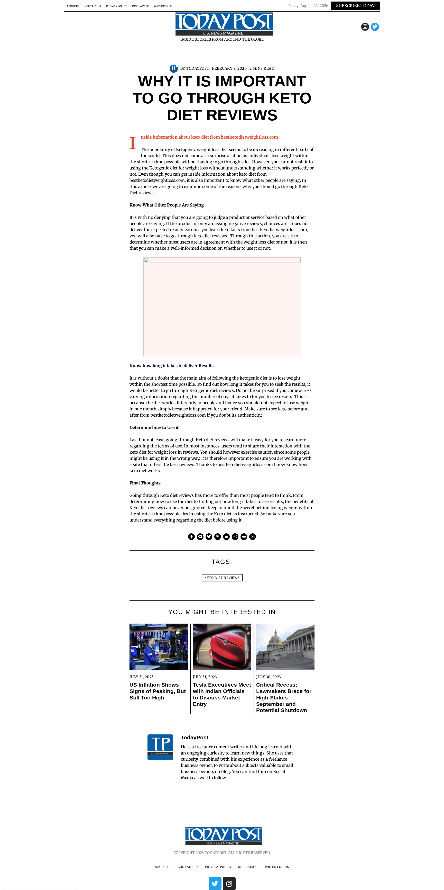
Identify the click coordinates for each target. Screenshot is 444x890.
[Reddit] (243, 536)
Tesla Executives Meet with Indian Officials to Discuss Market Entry (222, 694)
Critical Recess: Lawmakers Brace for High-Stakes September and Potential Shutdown (283, 697)
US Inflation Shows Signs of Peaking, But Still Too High (158, 691)
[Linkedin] (226, 536)
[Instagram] (365, 27)
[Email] (252, 536)
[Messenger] (200, 536)
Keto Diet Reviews (222, 578)
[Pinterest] (217, 536)
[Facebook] (191, 536)
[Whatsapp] (235, 536)
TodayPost (197, 68)
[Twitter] (375, 27)
